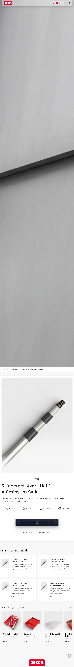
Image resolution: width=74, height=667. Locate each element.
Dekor (3, 369)
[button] (69, 3)
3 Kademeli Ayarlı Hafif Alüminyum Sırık (32, 369)
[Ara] (53, 3)
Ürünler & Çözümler (12, 369)
